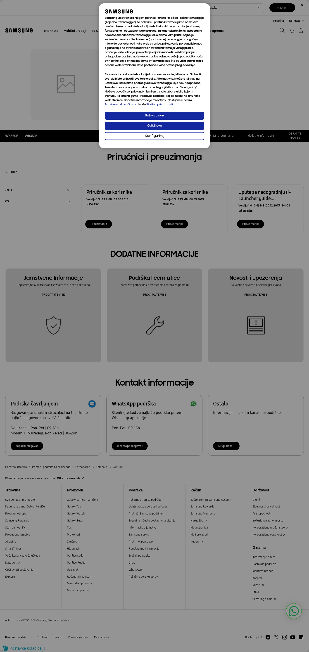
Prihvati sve (154, 115)
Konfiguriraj (154, 136)
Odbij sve (154, 126)
